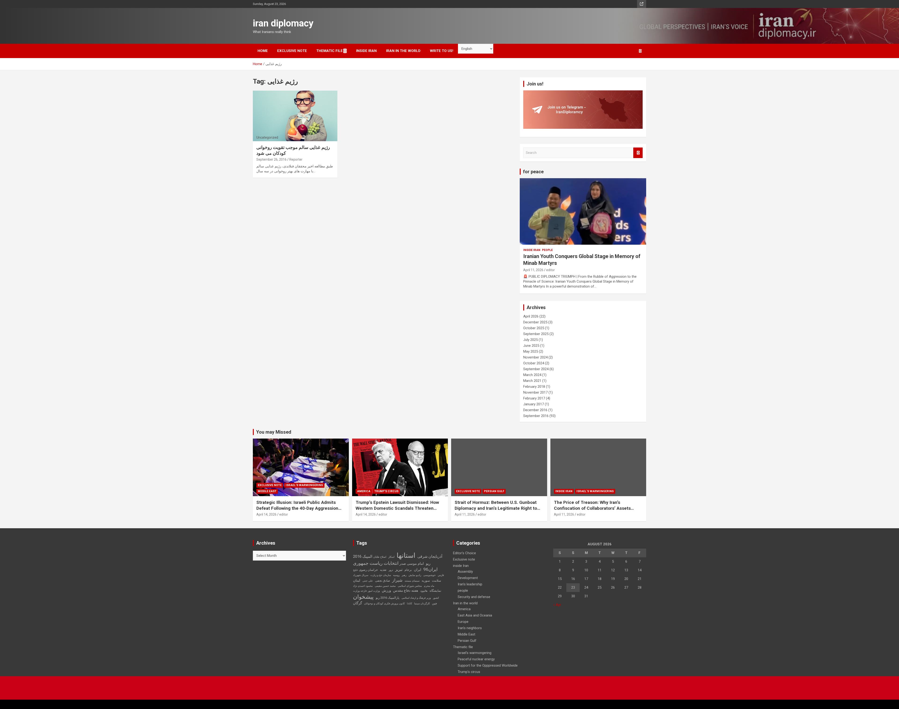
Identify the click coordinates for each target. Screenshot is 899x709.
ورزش (386, 590)
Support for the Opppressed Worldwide (488, 665)
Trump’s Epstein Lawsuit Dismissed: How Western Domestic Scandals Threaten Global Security (397, 508)
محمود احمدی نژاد (363, 585)
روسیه (396, 575)
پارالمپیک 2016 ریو (387, 597)
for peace (533, 171)
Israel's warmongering (304, 485)
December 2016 (535, 410)
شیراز (397, 580)
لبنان (356, 580)
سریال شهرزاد (360, 575)
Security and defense (474, 597)
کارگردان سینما (422, 603)
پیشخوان (363, 597)
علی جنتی (367, 580)
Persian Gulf (494, 491)
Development (468, 578)
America (363, 491)
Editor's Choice (464, 553)
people (547, 250)
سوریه (426, 580)
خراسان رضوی (368, 570)
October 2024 (533, 363)
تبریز (398, 569)
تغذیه (383, 570)
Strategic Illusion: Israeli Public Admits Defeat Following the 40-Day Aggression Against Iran (297, 508)
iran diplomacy (283, 23)
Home (263, 51)
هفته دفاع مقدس (405, 590)
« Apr (557, 605)
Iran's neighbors (470, 628)
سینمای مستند (412, 580)
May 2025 (530, 351)
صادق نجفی (382, 580)
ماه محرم (429, 585)
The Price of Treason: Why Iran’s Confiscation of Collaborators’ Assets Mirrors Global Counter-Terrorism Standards (592, 511)
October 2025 (533, 328)
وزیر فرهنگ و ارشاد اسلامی (416, 597)
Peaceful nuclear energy (476, 659)
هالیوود (423, 590)
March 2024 (532, 375)
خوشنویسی (429, 575)
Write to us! (441, 51)
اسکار (391, 556)
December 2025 (535, 322)
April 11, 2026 (533, 270)
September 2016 (536, 416)
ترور (391, 570)
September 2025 (536, 334)
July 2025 (530, 340)
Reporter (295, 159)
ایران (417, 570)
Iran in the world (403, 51)
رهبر (404, 575)
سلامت (436, 580)
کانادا (409, 603)
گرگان (357, 603)
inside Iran (366, 51)
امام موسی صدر (411, 563)
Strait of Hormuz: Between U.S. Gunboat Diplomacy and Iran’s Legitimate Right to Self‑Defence (496, 508)
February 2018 (534, 386)
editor (550, 270)
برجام (408, 570)
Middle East (267, 491)
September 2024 (536, 369)
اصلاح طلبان (379, 556)
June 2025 (531, 345)
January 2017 (533, 404)
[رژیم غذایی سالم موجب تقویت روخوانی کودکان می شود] (295, 115)
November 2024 (535, 357)
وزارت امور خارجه (370, 590)
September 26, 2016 (271, 159)
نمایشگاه (435, 590)
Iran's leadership (470, 584)
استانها (406, 555)
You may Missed (273, 432)
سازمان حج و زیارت (380, 575)
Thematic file (329, 51)
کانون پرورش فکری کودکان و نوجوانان (384, 603)
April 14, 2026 (266, 514)
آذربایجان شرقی (429, 556)
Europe (463, 622)
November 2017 (535, 392)
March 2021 (532, 381)
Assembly (465, 571)
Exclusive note (292, 51)
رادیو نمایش (415, 575)
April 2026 (530, 316)
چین (434, 603)
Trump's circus (386, 491)
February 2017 (534, 398)
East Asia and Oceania (475, 615)
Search (638, 153)
